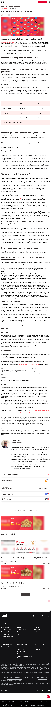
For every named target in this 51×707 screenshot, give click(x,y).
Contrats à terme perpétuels (8, 42)
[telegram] (42, 690)
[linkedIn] (47, 690)
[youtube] (49, 690)
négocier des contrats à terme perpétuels (29, 364)
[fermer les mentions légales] (49, 703)
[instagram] (38, 690)
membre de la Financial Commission (14, 679)
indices (47, 410)
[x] (40, 690)
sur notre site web (31, 676)
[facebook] (35, 690)
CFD (31, 410)
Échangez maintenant (43, 488)
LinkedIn (23, 470)
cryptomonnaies (32, 412)
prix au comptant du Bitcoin (21, 198)
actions (42, 410)
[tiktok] (44, 690)
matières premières (20, 412)
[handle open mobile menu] (49, 2)
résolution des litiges (42, 679)
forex (36, 410)
